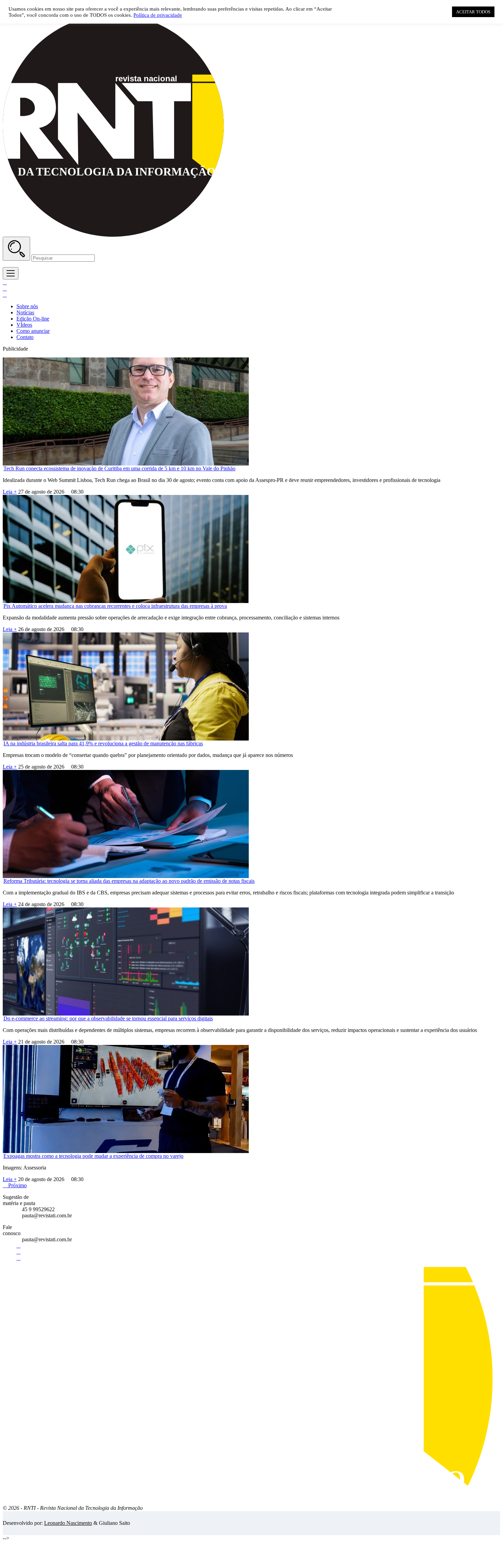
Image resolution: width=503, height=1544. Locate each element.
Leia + (10, 492)
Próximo (15, 1185)
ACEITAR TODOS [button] (473, 11)
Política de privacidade (157, 15)
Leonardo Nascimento (68, 1523)
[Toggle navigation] (10, 273)
